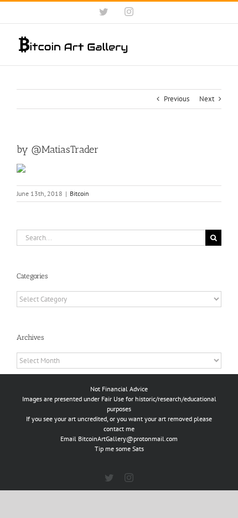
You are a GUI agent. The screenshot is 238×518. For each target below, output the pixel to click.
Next (206, 98)
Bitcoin (79, 193)
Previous (176, 98)
